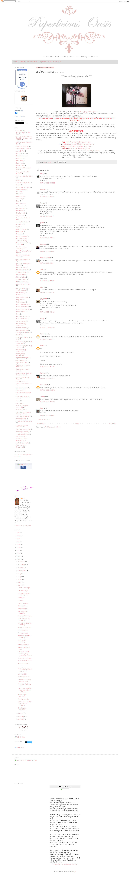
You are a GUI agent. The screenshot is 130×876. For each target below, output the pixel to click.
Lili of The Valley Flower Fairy (23, 252)
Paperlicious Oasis (19, 110)
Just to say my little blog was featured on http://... (24, 690)
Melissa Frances (21, 282)
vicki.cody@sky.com (92, 151)
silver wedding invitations (21, 351)
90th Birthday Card (22, 146)
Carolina (42, 373)
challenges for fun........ (24, 677)
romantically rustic (22, 317)
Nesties (18, 295)
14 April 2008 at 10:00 (47, 328)
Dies (17, 201)
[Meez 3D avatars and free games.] (26, 760)
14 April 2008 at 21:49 (47, 367)
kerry (42, 203)
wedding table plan (22, 434)
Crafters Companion (22, 183)
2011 (18, 551)
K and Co (19, 234)
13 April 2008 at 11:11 (46, 216)
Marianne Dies (21, 277)
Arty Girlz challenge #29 (24, 685)
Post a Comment (44, 420)
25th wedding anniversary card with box (23, 132)
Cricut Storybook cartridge (21, 191)
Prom (18, 314)
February (21, 716)
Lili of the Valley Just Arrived (23, 256)
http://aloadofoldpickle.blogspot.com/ (79, 146)
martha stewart (21, 280)
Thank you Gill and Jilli (24, 648)
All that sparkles (23, 645)
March (20, 713)
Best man (19, 161)
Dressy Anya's (20, 208)
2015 (18, 539)
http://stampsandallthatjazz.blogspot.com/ (79, 144)
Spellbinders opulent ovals (22, 370)
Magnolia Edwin (21, 268)
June (20, 579)
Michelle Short (45, 258)
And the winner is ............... (24, 664)
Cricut (18, 185)
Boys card (19, 163)
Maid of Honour (21, 275)
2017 (18, 533)
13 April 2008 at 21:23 (47, 312)
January (21, 719)
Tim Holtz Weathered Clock (23, 398)
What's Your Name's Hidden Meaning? (65, 864)
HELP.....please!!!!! (23, 630)
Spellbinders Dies (21, 363)
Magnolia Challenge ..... (25, 616)
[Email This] (58, 162)
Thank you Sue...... (23, 609)
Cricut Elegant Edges (22, 187)
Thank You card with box (24, 384)
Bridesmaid (20, 166)
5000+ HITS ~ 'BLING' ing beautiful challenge (24, 703)
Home (77, 424)
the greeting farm (22, 388)
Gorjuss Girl (20, 215)
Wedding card (20, 410)
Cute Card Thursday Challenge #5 (24, 681)
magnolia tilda (21, 272)
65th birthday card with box (24, 143)
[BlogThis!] (60, 162)
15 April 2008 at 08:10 (47, 390)
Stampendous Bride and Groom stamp (24, 374)
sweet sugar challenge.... (22, 641)
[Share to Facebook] (63, 162)
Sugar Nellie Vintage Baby (22, 378)
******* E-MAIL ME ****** (29, 62)
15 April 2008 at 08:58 (47, 402)
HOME (15, 62)
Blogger (73, 872)
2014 (18, 542)
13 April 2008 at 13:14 (47, 263)
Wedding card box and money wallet (23, 413)
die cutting (19, 199)
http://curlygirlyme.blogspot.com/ (87, 111)
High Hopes (19, 232)
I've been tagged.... (23, 591)
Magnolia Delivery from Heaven (23, 264)
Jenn (41, 270)
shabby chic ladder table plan (24, 338)
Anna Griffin (20, 151)
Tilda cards (19, 390)
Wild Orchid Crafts (22, 443)
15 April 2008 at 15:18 (47, 416)
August (20, 574)
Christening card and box (24, 176)
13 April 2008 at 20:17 (47, 292)
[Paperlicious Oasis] (16, 114)
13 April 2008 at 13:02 (47, 252)
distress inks (20, 206)
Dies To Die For (21, 204)
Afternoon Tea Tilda (22, 149)
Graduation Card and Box (23, 219)
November (21, 565)
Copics (18, 180)
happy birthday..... (23, 603)
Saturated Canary (22, 328)
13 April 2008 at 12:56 (47, 238)
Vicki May (43, 385)
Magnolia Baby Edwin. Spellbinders (23, 260)
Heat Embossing (21, 229)
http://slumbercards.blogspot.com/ (79, 142)
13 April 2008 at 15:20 (47, 281)
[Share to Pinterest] (65, 162)
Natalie (42, 189)
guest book (19, 224)
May (20, 582)
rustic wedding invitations (21, 324)
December (21, 562)
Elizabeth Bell (20, 213)
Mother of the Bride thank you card (22, 289)
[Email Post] (55, 162)
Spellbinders (20, 360)
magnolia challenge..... (24, 658)
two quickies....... (22, 606)
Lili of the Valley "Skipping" (21, 248)
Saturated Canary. (22, 330)
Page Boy (19, 300)
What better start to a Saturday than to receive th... (25, 670)
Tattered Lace (20, 382)
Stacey (42, 397)
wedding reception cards (24, 421)
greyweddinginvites (22, 222)
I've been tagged (23, 633)
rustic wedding (21, 321)
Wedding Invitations (22, 416)
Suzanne (43, 244)
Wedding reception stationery (22, 407)
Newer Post (40, 424)
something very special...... (23, 612)
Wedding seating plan (23, 429)
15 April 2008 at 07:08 (47, 379)
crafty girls (21, 598)
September (22, 571)
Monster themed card (23, 284)
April (20, 585)
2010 (18, 553)
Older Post (112, 424)
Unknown (43, 334)
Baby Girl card (20, 156)
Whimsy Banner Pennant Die (21, 440)
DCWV (18, 194)
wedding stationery (22, 432)
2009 (19, 556)
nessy (42, 174)
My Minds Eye (20, 292)
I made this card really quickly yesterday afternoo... (25, 653)
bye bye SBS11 (22, 674)
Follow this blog (23, 467)
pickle (42, 223)
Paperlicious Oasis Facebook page (50, 62)
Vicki (23, 499)
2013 (18, 545)
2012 (18, 548)
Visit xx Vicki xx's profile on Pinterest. (23, 455)
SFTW (18, 335)
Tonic (18, 401)
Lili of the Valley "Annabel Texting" (21, 240)
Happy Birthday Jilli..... (25, 628)
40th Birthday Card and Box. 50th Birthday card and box (24, 138)
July (19, 577)
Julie (41, 287)
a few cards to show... (25, 661)
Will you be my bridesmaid (21, 446)
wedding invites (21, 419)
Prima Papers (20, 312)
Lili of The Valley (21, 236)
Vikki (42, 346)
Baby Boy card (20, 154)
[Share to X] (62, 162)
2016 (18, 536)
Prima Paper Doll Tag (23, 309)
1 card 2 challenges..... (24, 588)
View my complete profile (23, 526)
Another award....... (23, 699)
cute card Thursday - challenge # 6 (24, 637)
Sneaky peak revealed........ (22, 709)
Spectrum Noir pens (22, 358)
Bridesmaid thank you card (23, 169)
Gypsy (18, 227)
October (21, 568)
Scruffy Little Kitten (22, 333)
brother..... (21, 600)
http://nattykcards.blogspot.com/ (79, 148)
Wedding (19, 403)
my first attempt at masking (24, 624)
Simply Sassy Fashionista (20, 355)
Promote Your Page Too (20, 116)
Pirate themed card (22, 305)
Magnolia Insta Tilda (22, 270)
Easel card (19, 211)
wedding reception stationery (22, 426)
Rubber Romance (21, 319)
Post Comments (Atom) (52, 427)
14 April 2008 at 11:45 (47, 339)
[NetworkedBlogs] (23, 464)
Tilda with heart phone (23, 393)
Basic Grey (19, 158)
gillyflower (43, 299)
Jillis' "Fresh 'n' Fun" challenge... (24, 620)
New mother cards (22, 297)
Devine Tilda (20, 196)
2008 (19, 559)
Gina (41, 408)
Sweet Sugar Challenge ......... (23, 696)
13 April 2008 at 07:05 (47, 183)
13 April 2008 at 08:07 (47, 197)
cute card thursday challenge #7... (24, 594)
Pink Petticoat (20, 302)
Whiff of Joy (20, 437)
